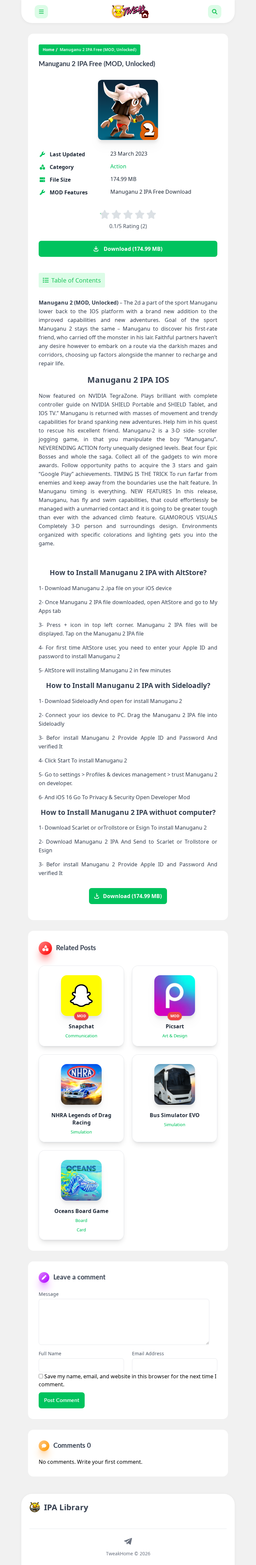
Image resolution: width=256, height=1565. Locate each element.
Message (49, 1294)
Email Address (148, 1353)
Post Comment (61, 1400)
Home (48, 49)
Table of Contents (76, 280)
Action (118, 166)
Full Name (50, 1353)
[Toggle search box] (214, 11)
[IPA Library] (128, 11)
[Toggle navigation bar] (41, 11)
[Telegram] (128, 1541)
